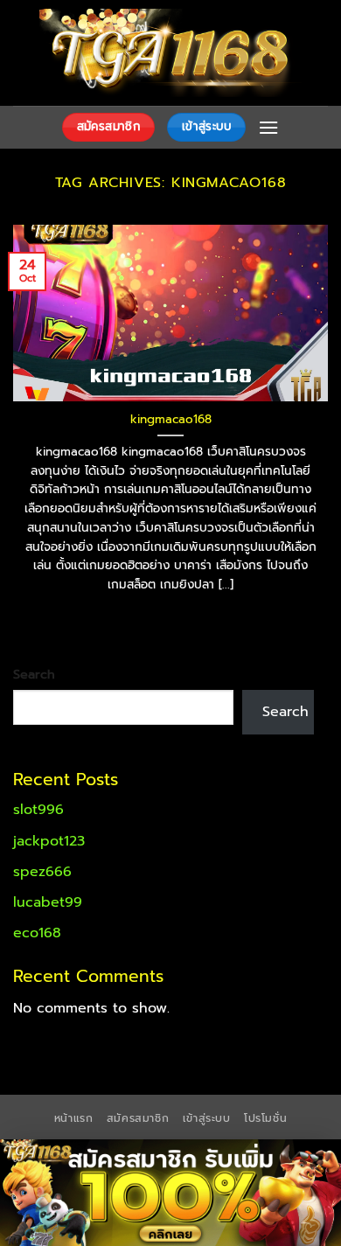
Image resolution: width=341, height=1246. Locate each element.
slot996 (38, 809)
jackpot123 (49, 841)
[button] (268, 127)
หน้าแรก (74, 1118)
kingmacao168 (171, 420)
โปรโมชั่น (265, 1118)
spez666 (42, 871)
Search (34, 674)
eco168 (37, 932)
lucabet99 (47, 902)
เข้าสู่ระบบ (207, 1118)
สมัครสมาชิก (138, 1118)
